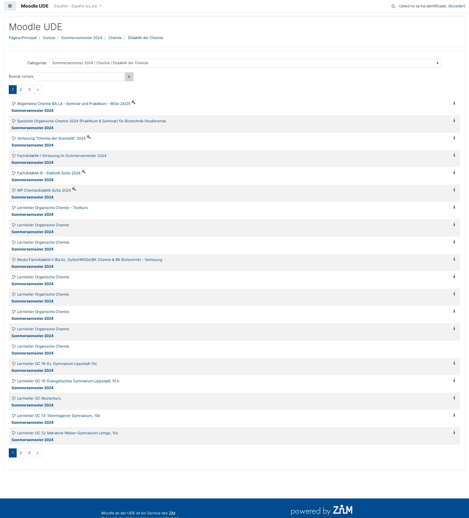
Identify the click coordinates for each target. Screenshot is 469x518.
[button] (393, 5)
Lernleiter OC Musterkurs (39, 398)
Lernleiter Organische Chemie (43, 225)
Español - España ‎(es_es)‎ (76, 6)
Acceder (456, 6)
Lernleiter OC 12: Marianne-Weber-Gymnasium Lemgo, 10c (67, 433)
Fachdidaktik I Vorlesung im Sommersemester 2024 (62, 155)
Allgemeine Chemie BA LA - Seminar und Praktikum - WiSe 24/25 (73, 103)
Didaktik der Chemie (145, 37)
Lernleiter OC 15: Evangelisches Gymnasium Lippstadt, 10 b (68, 381)
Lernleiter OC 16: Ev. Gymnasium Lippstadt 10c (57, 363)
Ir (129, 76)
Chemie (115, 37)
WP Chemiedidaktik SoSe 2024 (44, 190)
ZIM (172, 513)
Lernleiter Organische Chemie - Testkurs (52, 207)
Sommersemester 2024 (81, 37)
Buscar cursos (21, 76)
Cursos (49, 37)
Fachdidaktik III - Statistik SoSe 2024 (49, 173)
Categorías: (37, 63)
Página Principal (23, 37)
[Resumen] (455, 103)
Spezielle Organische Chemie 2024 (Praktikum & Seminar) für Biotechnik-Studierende (91, 121)
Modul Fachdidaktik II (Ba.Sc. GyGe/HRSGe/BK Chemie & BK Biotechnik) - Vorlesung (89, 259)
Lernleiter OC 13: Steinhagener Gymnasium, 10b (58, 415)
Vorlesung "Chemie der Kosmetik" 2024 (51, 138)
